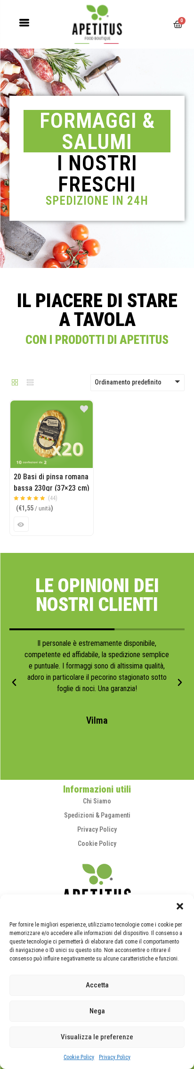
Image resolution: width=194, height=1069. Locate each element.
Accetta (97, 985)
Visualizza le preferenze (97, 1037)
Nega (97, 1011)
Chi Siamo (97, 801)
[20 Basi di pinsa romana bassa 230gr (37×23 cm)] (51, 405)
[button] (180, 906)
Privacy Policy (114, 1057)
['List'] (30, 383)
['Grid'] (15, 383)
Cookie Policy (79, 1057)
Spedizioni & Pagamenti (97, 815)
